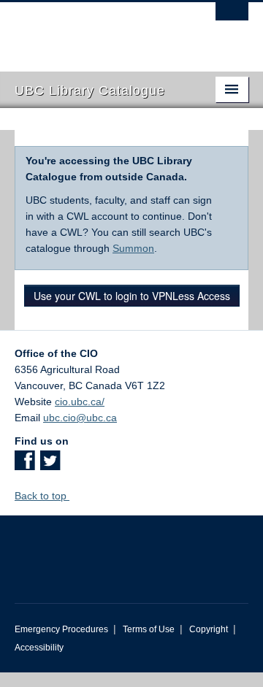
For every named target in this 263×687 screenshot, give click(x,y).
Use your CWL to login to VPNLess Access (132, 295)
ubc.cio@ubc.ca (80, 417)
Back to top (42, 496)
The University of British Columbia (96, 30)
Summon (133, 248)
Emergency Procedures (61, 629)
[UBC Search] (232, 18)
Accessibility (39, 647)
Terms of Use (149, 629)
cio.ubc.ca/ (79, 401)
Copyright (208, 629)
